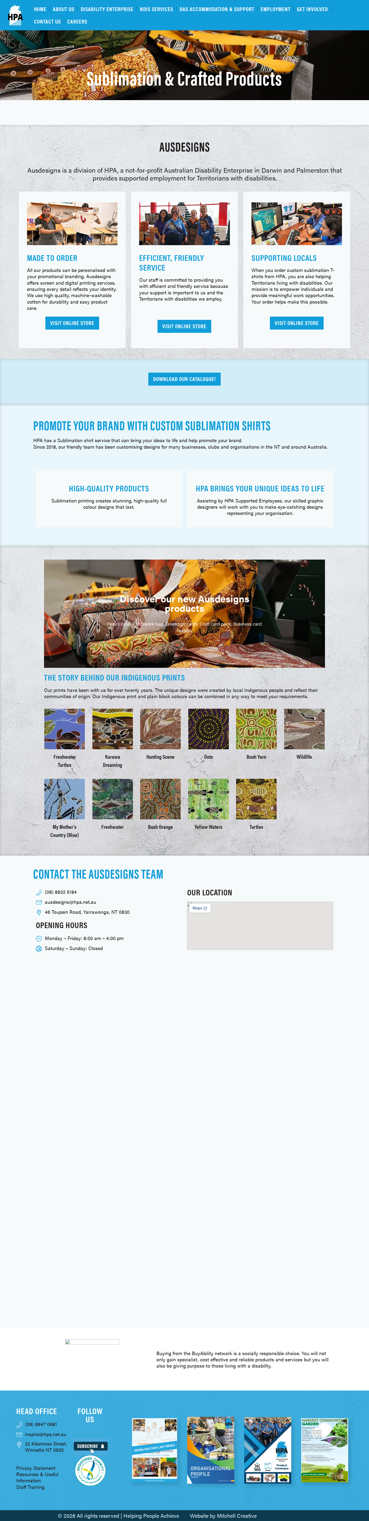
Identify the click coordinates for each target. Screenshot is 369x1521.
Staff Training (30, 1486)
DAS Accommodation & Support (217, 9)
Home (40, 9)
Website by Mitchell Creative (223, 1515)
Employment (275, 9)
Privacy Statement (35, 1467)
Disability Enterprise (107, 9)
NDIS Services (156, 9)
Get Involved (312, 9)
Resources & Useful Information (37, 1477)
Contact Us (47, 21)
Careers (77, 21)
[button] (49, 613)
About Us (63, 9)
